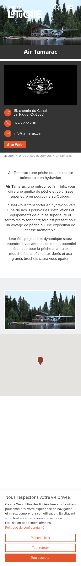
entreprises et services (35, 155)
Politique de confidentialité (24, 527)
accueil (9, 155)
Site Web (15, 145)
